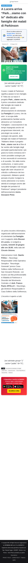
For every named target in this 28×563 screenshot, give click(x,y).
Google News (11, 33)
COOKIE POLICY (16, 557)
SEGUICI (9, 35)
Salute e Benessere (6, 5)
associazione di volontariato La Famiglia (13, 368)
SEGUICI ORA (14, 76)
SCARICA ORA (14, 391)
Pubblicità (23, 557)
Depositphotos (14, 555)
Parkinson (10, 372)
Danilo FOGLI (4, 370)
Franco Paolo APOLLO (20, 370)
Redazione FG (5, 44)
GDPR (14, 560)
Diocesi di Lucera (11, 370)
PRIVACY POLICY (7, 557)
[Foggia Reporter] (14, 1)
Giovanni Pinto (4, 372)
